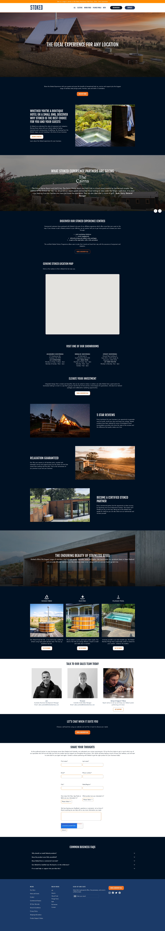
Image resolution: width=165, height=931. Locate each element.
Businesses (116, 8)
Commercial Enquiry (35, 900)
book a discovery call (82, 393)
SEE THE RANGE (46, 648)
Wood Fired (87, 8)
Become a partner (37, 137)
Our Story (32, 890)
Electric (79, 8)
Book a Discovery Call (116, 888)
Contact (129, 8)
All (75, 8)
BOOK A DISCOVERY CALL (82, 252)
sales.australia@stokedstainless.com (48, 705)
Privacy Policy (34, 911)
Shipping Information (35, 915)
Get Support (118, 709)
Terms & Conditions (35, 907)
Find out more (82, 94)
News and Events (34, 893)
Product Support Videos (36, 918)
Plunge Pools (97, 8)
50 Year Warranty (34, 904)
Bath (104, 8)
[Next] (160, 211)
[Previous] (155, 211)
